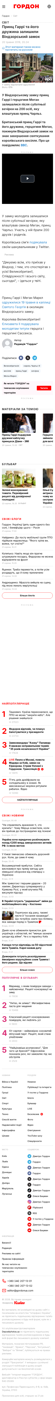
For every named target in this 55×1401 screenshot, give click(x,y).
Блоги (31, 1098)
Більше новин (27, 970)
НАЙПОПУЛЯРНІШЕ (16, 703)
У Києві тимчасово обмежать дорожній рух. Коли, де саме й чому (25, 856)
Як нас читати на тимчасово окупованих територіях (14, 1268)
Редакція (7, 1248)
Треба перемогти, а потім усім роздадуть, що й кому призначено (25, 571)
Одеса (5, 1166)
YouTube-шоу (35, 1135)
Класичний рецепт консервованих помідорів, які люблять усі (29, 1018)
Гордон (5, 15)
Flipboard (38, 1207)
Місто (5, 1149)
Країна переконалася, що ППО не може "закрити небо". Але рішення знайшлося (31, 715)
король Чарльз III (32, 366)
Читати (44, 388)
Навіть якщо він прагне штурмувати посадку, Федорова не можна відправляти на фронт (27, 556)
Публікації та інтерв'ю (39, 1087)
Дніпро (6, 1183)
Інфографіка (8, 1130)
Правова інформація (13, 1259)
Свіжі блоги (11, 518)
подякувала (38, 242)
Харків (5, 1177)
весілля (7, 371)
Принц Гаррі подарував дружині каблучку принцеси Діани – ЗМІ (16, 438)
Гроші (5, 1092)
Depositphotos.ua (11, 1331)
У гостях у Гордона (38, 1092)
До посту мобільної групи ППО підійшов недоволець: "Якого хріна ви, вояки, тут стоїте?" (27, 540)
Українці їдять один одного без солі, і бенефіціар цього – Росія (26, 526)
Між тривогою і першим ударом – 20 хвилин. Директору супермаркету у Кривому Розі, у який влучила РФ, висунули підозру (24, 888)
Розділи (32, 1075)
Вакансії (6, 1242)
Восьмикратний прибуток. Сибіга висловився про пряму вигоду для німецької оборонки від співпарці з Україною (23, 870)
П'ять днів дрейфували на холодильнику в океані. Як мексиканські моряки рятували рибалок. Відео (28, 784)
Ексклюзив (33, 1114)
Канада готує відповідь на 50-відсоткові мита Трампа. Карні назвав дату (27, 946)
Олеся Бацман (40, 1196)
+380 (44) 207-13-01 (19, 1280)
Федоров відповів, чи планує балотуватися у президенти (27, 730)
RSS (35, 1213)
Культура (7, 1108)
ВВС (24, 145)
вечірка (35, 371)
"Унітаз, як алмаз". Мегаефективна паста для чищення (29, 1005)
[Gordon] (26, 6)
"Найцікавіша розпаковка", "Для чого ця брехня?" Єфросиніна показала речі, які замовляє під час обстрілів (30, 1052)
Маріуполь (7, 1188)
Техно (5, 1114)
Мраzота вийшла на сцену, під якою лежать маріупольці (26, 584)
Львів (5, 1161)
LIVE (30, 1108)
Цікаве (5, 1135)
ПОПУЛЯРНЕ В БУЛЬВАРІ (20, 977)
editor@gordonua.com (20, 1290)
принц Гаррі (21, 371)
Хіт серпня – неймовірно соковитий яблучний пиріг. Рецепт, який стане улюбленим (30, 1033)
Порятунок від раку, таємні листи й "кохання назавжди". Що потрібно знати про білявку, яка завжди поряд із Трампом (27, 917)
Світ (15, 15)
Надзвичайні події (12, 1125)
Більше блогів (27, 595)
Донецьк (7, 1172)
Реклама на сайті (11, 1253)
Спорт (5, 1103)
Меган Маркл (10, 376)
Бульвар (9, 464)
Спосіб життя (9, 1119)
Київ (4, 1156)
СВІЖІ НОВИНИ (13, 815)
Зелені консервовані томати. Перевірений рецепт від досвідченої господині (16, 494)
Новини (6, 1075)
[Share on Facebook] (21, 358)
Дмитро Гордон (41, 1156)
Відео (30, 1125)
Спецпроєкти (35, 1141)
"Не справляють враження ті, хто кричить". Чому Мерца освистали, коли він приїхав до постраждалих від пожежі (27, 828)
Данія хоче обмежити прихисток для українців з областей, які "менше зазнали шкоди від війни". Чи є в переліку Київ (27, 933)
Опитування (34, 1130)
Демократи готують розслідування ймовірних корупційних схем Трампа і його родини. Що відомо (25, 959)
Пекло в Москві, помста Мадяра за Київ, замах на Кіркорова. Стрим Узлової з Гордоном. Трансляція (26, 764)
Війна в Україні (10, 1081)
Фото (30, 1119)
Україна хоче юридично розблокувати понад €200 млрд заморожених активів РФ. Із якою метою (26, 842)
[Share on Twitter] (28, 358)
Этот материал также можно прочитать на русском (22, 48)
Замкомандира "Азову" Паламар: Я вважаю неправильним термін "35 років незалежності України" (30, 745)
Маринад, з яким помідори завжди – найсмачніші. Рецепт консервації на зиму (31, 989)
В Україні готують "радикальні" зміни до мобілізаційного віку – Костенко (27, 902)
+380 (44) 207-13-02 (19, 1285)
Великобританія (11, 366)
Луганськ (7, 1193)
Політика (7, 1087)
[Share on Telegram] (34, 358)
